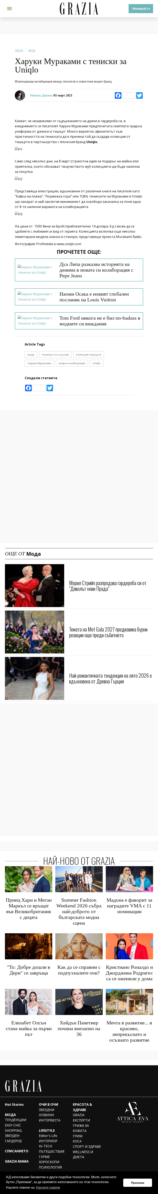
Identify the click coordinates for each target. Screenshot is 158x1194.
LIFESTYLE (47, 1130)
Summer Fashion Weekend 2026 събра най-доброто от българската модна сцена (78, 911)
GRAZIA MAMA (17, 1161)
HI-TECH (45, 1146)
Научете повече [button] (48, 1187)
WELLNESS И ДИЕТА (83, 1155)
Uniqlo (97, 363)
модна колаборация (72, 363)
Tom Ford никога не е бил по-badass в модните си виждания (99, 320)
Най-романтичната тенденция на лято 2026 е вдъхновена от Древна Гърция (110, 678)
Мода (32, 50)
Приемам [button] (137, 1182)
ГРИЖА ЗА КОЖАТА (81, 1128)
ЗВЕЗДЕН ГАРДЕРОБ (13, 1138)
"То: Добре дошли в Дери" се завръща (28, 970)
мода (31, 354)
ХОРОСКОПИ (49, 1162)
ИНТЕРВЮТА (49, 1120)
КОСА (77, 1141)
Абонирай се (141, 8)
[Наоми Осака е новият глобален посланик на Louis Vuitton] (36, 297)
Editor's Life (48, 1135)
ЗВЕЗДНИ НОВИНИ (46, 1112)
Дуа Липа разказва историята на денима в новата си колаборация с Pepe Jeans (96, 269)
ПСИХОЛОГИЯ (50, 1167)
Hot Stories (14, 1104)
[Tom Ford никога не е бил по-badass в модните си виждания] (36, 321)
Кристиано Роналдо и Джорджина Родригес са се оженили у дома (129, 972)
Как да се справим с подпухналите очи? (79, 970)
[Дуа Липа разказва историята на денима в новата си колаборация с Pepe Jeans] (36, 270)
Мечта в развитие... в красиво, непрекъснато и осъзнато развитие (129, 1031)
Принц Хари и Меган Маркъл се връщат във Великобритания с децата (29, 908)
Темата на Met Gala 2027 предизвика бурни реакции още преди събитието (108, 632)
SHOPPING (13, 1130)
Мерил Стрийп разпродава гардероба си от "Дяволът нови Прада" (107, 585)
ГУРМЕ (44, 1157)
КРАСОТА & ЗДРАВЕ (82, 1107)
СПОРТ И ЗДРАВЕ (87, 1146)
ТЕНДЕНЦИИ (15, 1120)
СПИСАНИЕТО (16, 1151)
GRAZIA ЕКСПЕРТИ (81, 1118)
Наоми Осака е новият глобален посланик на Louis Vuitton (94, 296)
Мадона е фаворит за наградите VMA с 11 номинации (129, 905)
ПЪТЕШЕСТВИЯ (51, 1151)
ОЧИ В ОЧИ (48, 1104)
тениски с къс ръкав (55, 354)
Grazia (19, 50)
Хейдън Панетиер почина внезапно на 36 (79, 1028)
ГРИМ (77, 1136)
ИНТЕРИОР (48, 1141)
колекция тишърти (88, 354)
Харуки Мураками (39, 363)
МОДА (10, 1114)
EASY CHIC (13, 1125)
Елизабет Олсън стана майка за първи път (29, 1028)
